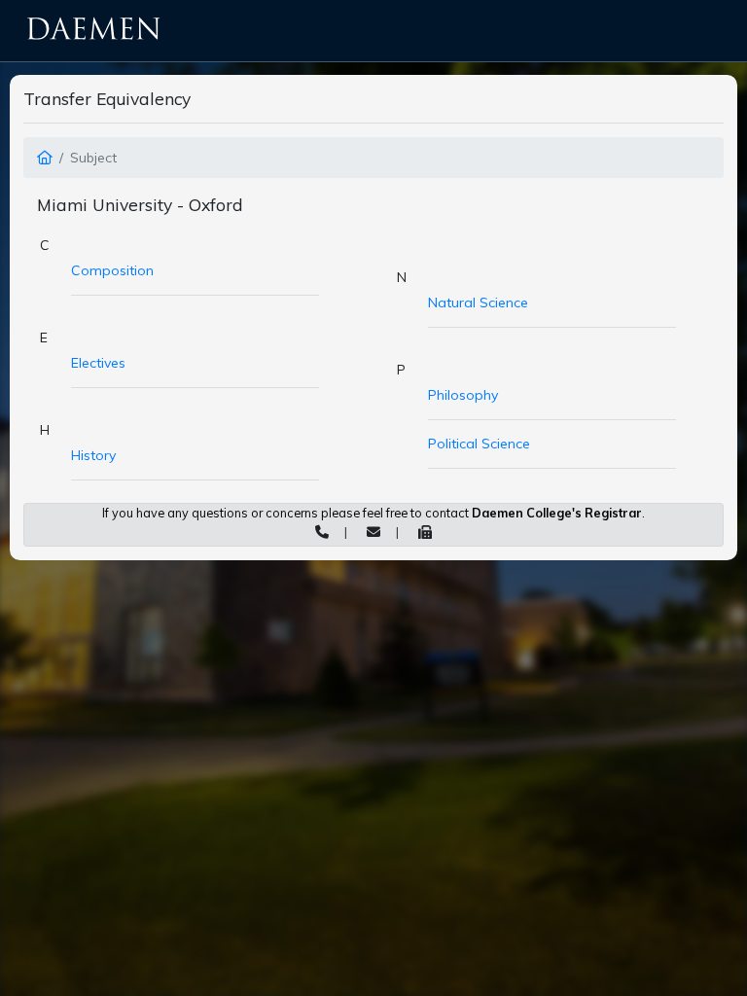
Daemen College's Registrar (557, 512)
